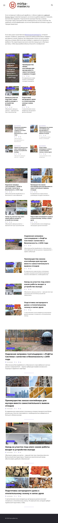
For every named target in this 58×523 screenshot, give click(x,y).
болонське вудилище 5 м (33, 34)
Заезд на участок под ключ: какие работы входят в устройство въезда (11, 101)
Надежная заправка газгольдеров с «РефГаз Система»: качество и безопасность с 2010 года (12, 70)
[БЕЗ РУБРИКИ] (16, 182)
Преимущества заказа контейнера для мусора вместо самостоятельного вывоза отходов (28, 69)
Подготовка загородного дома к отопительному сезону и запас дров (29, 101)
